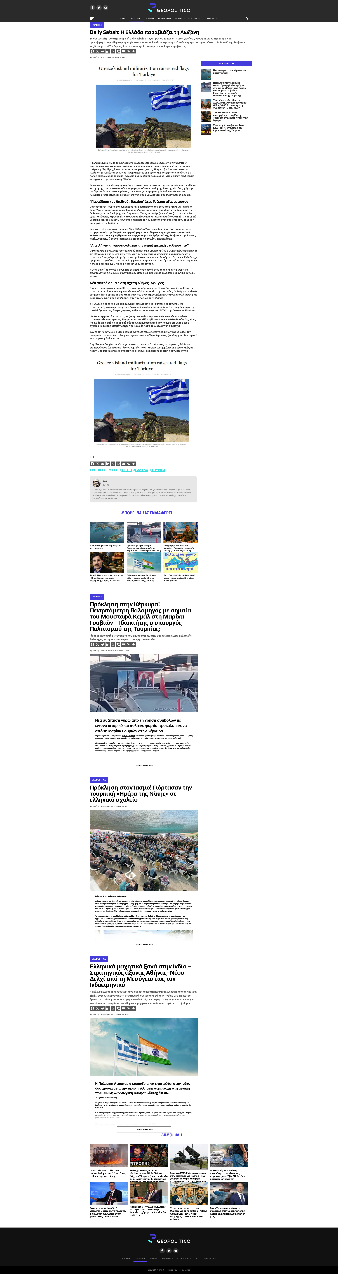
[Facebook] (92, 51)
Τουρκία (158, 470)
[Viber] (118, 51)
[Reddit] (102, 51)
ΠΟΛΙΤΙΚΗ (136, 18)
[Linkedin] (107, 51)
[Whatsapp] (113, 51)
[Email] (123, 51)
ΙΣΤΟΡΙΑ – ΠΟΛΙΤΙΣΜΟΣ (189, 18)
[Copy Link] (128, 51)
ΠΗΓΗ (93, 456)
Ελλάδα (141, 470)
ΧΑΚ (105, 481)
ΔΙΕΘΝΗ (122, 18)
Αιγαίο (126, 470)
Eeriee (187, 1270)
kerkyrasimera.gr (128, 736)
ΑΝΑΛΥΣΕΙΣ (213, 18)
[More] (133, 51)
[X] (97, 51)
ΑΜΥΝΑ (150, 18)
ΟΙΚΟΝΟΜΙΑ (165, 18)
